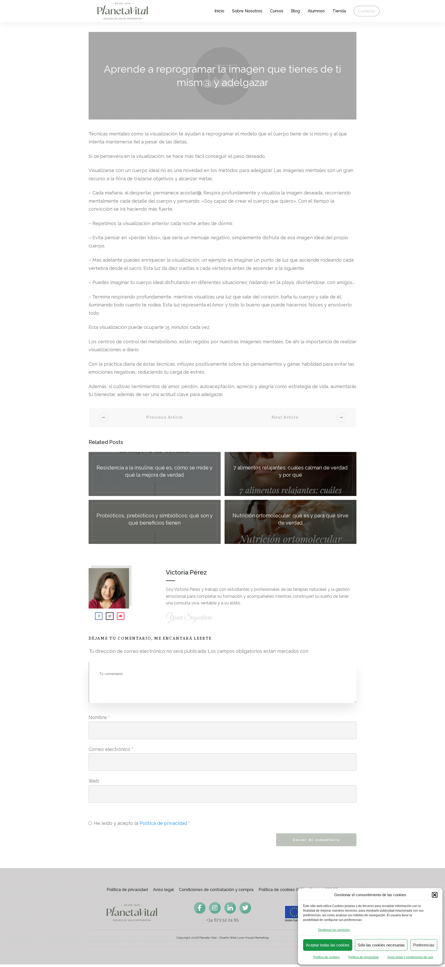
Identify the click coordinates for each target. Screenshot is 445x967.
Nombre (99, 717)
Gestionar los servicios (334, 930)
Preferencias (423, 945)
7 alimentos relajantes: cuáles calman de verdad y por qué (291, 474)
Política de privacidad (363, 957)
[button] (434, 894)
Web (94, 781)
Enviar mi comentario (316, 840)
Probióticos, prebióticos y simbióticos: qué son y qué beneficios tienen (155, 522)
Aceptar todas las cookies (327, 945)
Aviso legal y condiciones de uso (410, 957)
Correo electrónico (111, 749)
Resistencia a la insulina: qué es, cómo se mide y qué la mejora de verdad (155, 474)
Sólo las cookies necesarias (381, 945)
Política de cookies (326, 957)
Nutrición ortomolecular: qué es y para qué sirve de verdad (291, 522)
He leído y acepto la (142, 823)
